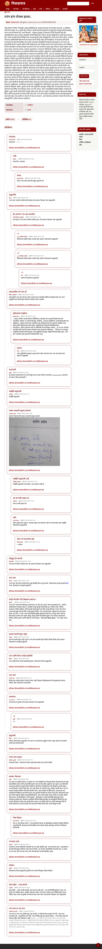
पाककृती (56, 9)
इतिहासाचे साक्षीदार (20, 313)
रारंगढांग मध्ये (14, 841)
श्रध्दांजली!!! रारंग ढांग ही (18, 292)
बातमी (29, 110)
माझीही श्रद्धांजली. (15, 391)
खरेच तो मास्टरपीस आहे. (26, 539)
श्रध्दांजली (12, 369)
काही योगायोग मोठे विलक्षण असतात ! (22, 599)
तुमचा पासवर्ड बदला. (85, 84)
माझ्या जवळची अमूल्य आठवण (20, 410)
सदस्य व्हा (36, 147)
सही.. (15, 517)
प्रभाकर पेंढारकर (15, 776)
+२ (22, 272)
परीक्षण (11, 865)
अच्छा (19, 175)
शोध (92, 3)
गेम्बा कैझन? (17, 817)
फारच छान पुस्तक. (15, 757)
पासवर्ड (81, 68)
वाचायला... (13, 696)
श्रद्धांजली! (12, 195)
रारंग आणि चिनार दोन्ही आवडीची (20, 656)
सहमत (19, 348)
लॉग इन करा (26, 147)
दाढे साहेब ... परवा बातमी (18, 884)
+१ (18, 233)
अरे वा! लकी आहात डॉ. (21, 498)
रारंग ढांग (12, 578)
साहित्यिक (30, 105)
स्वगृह (7, 9)
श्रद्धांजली (12, 735)
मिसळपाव (18, 3)
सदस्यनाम (82, 60)
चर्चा (40, 9)
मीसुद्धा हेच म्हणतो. (16, 558)
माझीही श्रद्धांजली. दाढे (21, 479)
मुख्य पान (7, 12)
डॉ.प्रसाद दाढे (15, 22)
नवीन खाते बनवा (84, 81)
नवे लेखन (16, 9)
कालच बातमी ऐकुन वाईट (18, 634)
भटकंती (65, 9)
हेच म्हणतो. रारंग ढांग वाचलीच (24, 214)
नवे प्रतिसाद (26, 9)
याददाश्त (12, 136)
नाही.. (15, 156)
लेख (34, 9)
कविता (48, 9)
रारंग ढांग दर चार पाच (17, 908)
